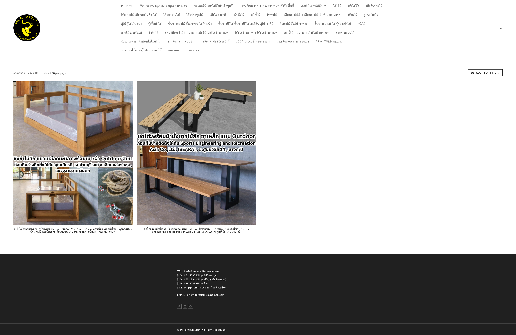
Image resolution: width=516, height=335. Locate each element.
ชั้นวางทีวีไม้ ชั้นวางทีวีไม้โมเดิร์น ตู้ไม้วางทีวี (245, 23)
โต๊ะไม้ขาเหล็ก (219, 15)
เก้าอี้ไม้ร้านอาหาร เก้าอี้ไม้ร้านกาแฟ (306, 32)
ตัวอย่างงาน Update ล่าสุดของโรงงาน (163, 6)
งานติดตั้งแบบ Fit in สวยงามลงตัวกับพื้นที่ (267, 6)
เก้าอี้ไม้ (255, 15)
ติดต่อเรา (194, 50)
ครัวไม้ (361, 23)
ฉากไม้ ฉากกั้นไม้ (131, 32)
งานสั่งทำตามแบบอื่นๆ (181, 41)
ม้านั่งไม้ (239, 15)
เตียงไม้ (352, 15)
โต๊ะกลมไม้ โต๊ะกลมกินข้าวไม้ (139, 15)
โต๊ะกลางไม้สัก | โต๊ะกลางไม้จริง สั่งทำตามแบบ (312, 15)
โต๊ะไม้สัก (353, 6)
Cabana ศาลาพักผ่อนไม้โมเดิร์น (141, 41)
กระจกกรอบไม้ (345, 32)
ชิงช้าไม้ (153, 32)
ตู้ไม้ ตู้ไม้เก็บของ (131, 23)
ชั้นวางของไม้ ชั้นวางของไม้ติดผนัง (190, 23)
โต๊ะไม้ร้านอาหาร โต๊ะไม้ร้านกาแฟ (256, 32)
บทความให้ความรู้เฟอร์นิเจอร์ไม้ (141, 50)
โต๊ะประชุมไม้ (194, 15)
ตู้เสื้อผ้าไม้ (155, 23)
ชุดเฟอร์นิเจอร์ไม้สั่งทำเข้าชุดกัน (214, 6)
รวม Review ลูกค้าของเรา (293, 41)
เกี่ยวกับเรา (175, 50)
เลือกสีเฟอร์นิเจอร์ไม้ (216, 41)
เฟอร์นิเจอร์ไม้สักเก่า (314, 6)
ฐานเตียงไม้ (371, 15)
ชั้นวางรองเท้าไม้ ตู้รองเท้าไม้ (332, 23)
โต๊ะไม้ (337, 6)
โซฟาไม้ (272, 15)
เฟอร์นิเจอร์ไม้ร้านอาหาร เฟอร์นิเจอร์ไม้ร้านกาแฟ (196, 32)
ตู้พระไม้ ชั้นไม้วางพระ (294, 23)
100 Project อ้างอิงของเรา (253, 41)
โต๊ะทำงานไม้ (171, 15)
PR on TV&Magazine (329, 41)
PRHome (127, 6)
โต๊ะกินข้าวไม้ (374, 6)
